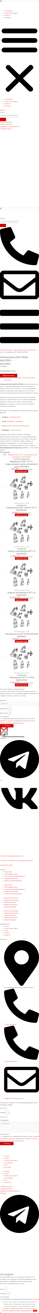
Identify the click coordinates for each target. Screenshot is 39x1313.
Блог (6, 1165)
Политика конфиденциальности (11, 856)
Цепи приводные (20, 350)
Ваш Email (4, 713)
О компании (8, 11)
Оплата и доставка (10, 13)
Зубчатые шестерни (11, 900)
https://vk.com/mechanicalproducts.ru (17, 426)
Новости (7, 15)
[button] (19, 59)
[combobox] (9, 115)
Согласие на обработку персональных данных (16, 860)
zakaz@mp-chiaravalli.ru (15, 421)
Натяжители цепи (28, 377)
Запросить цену (8, 375)
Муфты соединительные (13, 880)
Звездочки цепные (10, 904)
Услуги (6, 1158)
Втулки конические (11, 898)
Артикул (3, 700)
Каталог (9, 350)
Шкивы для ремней (11, 878)
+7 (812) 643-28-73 (6, 124)
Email (2, 1117)
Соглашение (4, 716)
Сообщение (4, 1120)
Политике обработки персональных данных (17, 1310)
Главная (3, 350)
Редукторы (8, 872)
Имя (1, 1108)
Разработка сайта (6, 865)
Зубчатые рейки (10, 902)
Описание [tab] (7, 380)
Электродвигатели (10, 874)
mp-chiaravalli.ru (15, 388)
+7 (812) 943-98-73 (6, 122)
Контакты (7, 17)
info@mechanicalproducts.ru (10, 126)
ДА (35, 1310)
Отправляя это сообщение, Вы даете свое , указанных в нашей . (19, 1139)
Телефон (3, 1112)
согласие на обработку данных (12, 1308)
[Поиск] (3, 119)
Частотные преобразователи (14, 876)
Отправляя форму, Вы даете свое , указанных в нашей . (17, 721)
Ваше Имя (4, 708)
